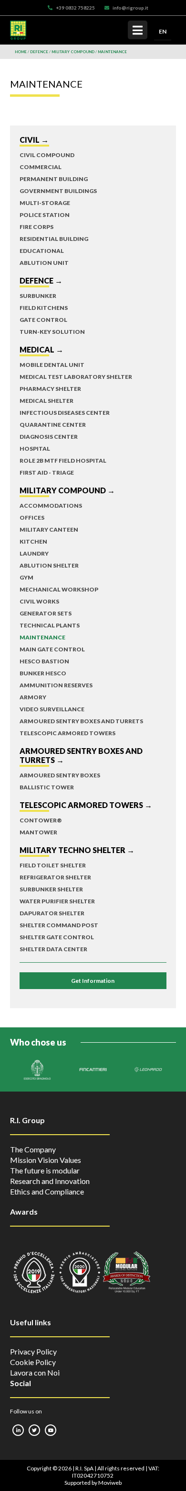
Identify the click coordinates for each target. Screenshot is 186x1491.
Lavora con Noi (35, 1372)
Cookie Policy (33, 1361)
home (21, 51)
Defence (39, 51)
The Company (33, 1149)
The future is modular (45, 1170)
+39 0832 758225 (75, 8)
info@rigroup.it (130, 8)
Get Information (92, 980)
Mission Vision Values (45, 1159)
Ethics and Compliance (47, 1191)
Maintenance (112, 51)
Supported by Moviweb (93, 1482)
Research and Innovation (50, 1180)
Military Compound (73, 51)
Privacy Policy (33, 1351)
